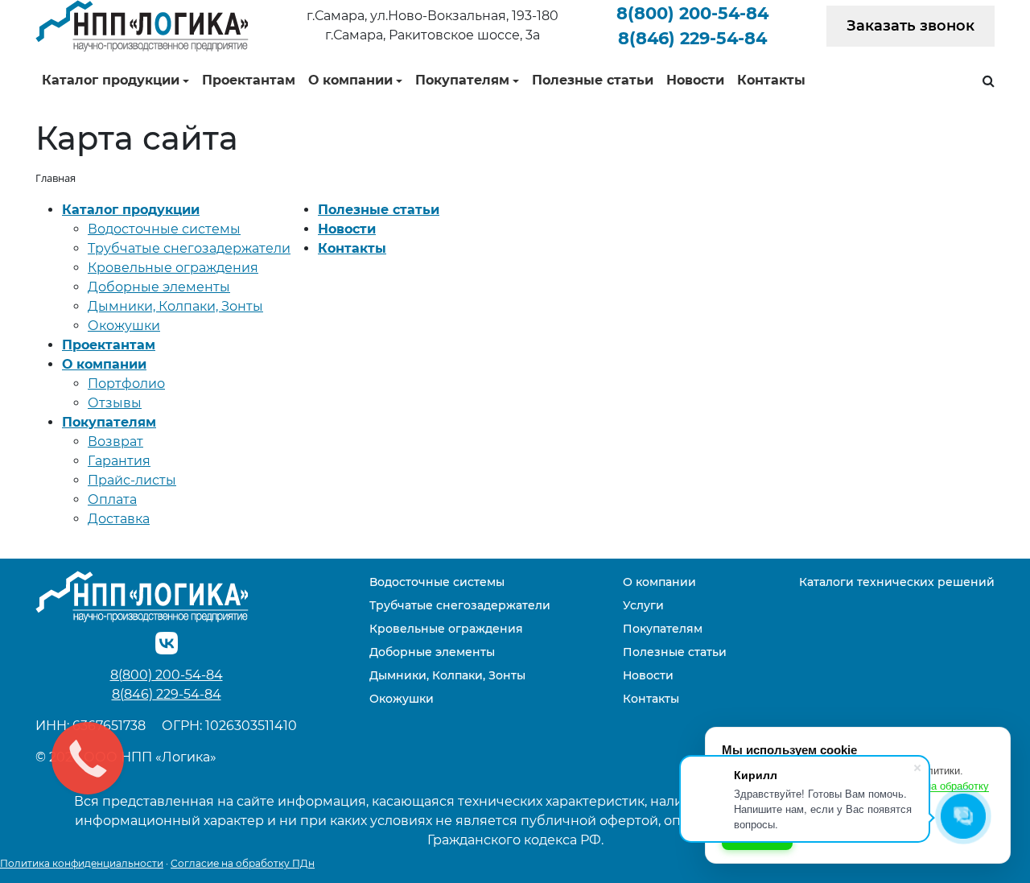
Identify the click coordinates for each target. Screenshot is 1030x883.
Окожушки (124, 325)
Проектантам (248, 80)
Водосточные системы (164, 229)
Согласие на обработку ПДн (243, 863)
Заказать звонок (910, 26)
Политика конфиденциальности (81, 863)
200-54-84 (692, 13)
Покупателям (462, 80)
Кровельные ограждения (173, 267)
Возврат (115, 441)
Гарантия (119, 460)
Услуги (643, 605)
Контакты (771, 80)
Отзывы (115, 403)
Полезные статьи (592, 80)
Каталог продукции (110, 80)
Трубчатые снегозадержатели (189, 248)
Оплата (112, 499)
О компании (350, 80)
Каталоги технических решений (897, 582)
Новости (695, 80)
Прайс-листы (132, 480)
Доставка (119, 518)
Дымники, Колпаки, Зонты (175, 306)
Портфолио (126, 383)
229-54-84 (692, 38)
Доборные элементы (159, 287)
